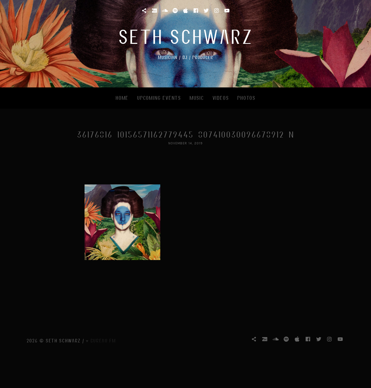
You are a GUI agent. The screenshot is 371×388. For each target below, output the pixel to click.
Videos (221, 98)
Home (122, 98)
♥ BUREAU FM (101, 340)
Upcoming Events (159, 98)
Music (197, 98)
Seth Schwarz (185, 36)
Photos (246, 98)
